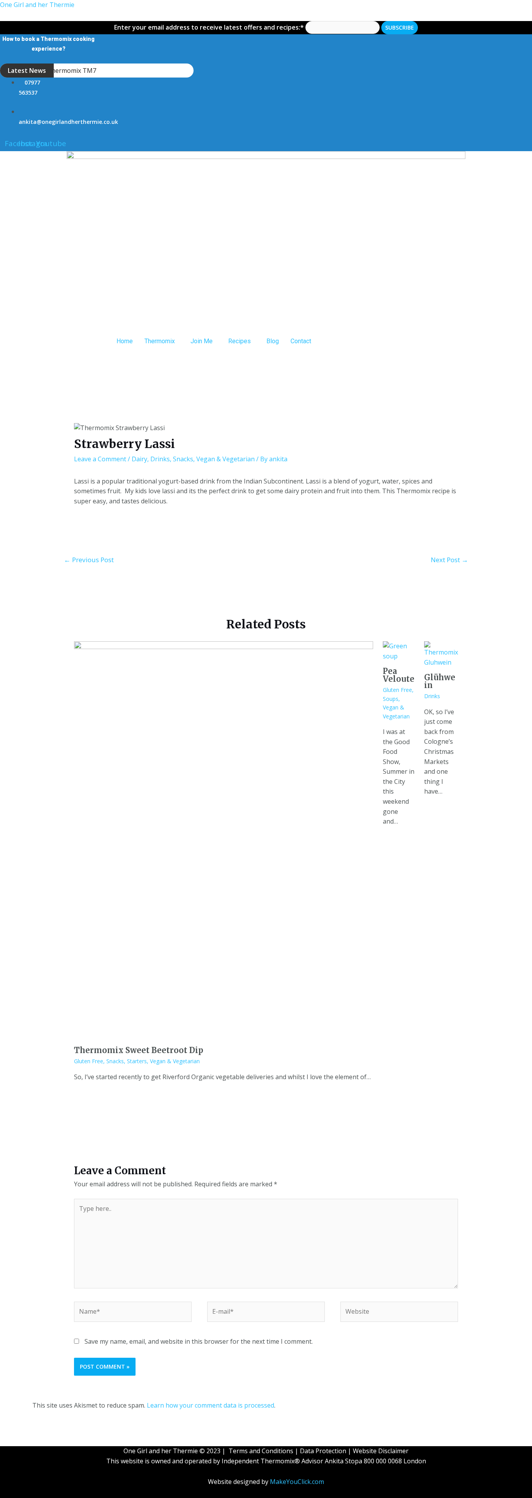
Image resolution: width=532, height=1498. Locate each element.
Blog (272, 341)
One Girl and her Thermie (37, 4)
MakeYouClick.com (297, 1481)
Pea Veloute (398, 675)
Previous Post (89, 559)
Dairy (139, 459)
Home (124, 341)
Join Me (201, 341)
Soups (390, 698)
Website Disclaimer (381, 1451)
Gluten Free (88, 1061)
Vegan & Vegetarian (225, 459)
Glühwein (439, 681)
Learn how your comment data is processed (210, 1405)
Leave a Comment (100, 459)
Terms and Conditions (261, 1451)
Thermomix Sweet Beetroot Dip (138, 1050)
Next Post (449, 559)
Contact (301, 341)
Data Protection (323, 1451)
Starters (137, 1061)
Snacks (183, 459)
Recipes (239, 341)
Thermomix (159, 341)
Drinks (160, 459)
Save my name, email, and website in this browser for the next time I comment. (199, 1341)
